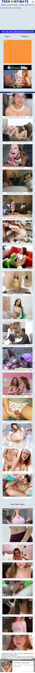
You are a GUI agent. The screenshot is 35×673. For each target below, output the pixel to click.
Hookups (29, 5)
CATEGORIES (12, 5)
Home (3, 5)
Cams (21, 5)
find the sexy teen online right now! (17, 31)
